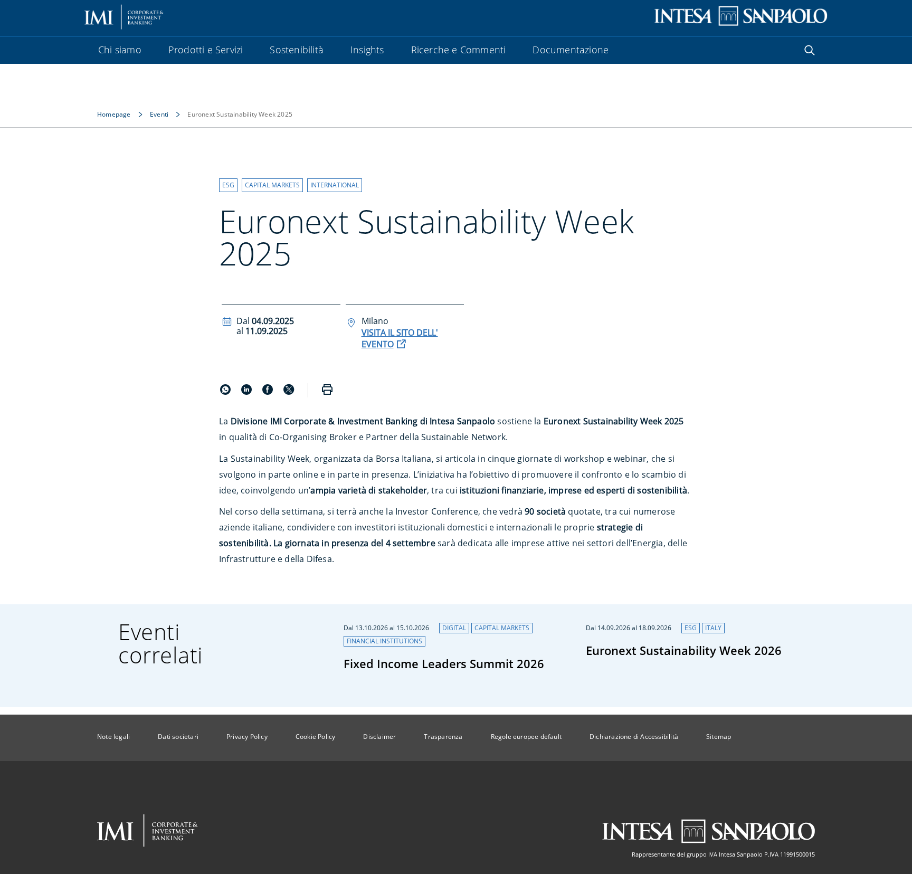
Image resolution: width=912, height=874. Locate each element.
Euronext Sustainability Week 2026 (684, 650)
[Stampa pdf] (327, 390)
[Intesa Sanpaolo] (708, 831)
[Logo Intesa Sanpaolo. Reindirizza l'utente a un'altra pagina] (741, 16)
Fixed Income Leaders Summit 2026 (444, 663)
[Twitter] (288, 391)
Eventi (159, 114)
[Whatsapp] (226, 391)
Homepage (114, 114)
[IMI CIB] (147, 830)
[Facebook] (268, 391)
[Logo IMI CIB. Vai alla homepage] (124, 15)
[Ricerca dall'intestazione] (809, 50)
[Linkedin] (247, 391)
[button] (228, 185)
